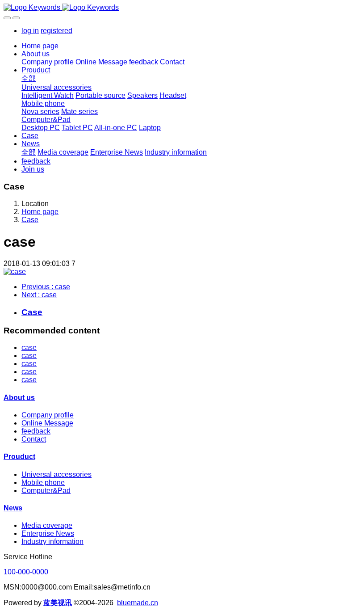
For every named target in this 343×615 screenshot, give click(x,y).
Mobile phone (43, 482)
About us (19, 397)
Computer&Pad (46, 490)
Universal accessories (56, 474)
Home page (40, 46)
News (13, 508)
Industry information (52, 541)
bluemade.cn (137, 603)
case (29, 347)
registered (56, 30)
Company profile (47, 415)
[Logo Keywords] (171, 8)
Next (39, 295)
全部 (28, 78)
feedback (35, 431)
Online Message (47, 423)
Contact (33, 439)
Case (29, 219)
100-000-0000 (26, 572)
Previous (45, 287)
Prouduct (19, 456)
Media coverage (46, 525)
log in (30, 30)
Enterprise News (47, 533)
